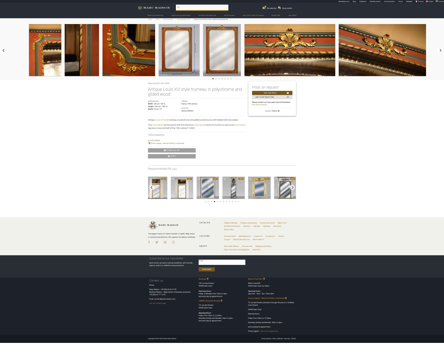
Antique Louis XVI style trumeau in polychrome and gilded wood (211, 19)
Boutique (204, 279)
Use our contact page (157, 303)
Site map (287, 338)
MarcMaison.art (344, 1)
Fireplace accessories (181, 15)
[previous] (3, 50)
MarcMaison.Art (245, 236)
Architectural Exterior (253, 15)
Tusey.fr (227, 239)
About (400, 1)
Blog (354, 1)
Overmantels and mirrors (184, 19)
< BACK (150, 19)
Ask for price (276, 93)
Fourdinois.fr (270, 236)
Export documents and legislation (237, 249)
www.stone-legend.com (269, 331)
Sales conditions (278, 338)
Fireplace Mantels (155, 15)
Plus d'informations (259, 105)
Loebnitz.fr (258, 236)
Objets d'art (229, 15)
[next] (440, 50)
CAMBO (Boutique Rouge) (211, 301)
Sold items (277, 226)
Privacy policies (266, 338)
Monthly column (375, 1)
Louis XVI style (161, 119)
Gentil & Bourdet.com (241, 239)
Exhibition (362, 1)
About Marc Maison (231, 246)
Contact (409, 1)
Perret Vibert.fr (258, 239)
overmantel (158, 125)
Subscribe (206, 269)
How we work (247, 246)
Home (157, 19)
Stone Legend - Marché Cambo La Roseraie (166, 143)
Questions (257, 249)
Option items (229, 229)
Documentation (389, 1)
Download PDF (172, 150)
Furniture (276, 15)
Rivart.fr (281, 236)
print (172, 156)
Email (201, 261)
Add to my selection (272, 97)
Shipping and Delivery (263, 246)
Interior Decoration (207, 15)
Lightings (292, 15)
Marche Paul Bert (256, 279)
